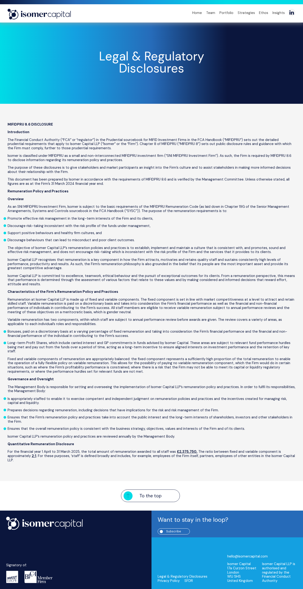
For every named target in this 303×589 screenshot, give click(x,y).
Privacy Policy (169, 581)
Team (210, 12)
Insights (278, 12)
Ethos (263, 12)
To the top (150, 496)
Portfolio (226, 12)
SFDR (188, 581)
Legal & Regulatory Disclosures (151, 62)
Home (197, 12)
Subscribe (173, 531)
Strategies (246, 12)
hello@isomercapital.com (247, 556)
